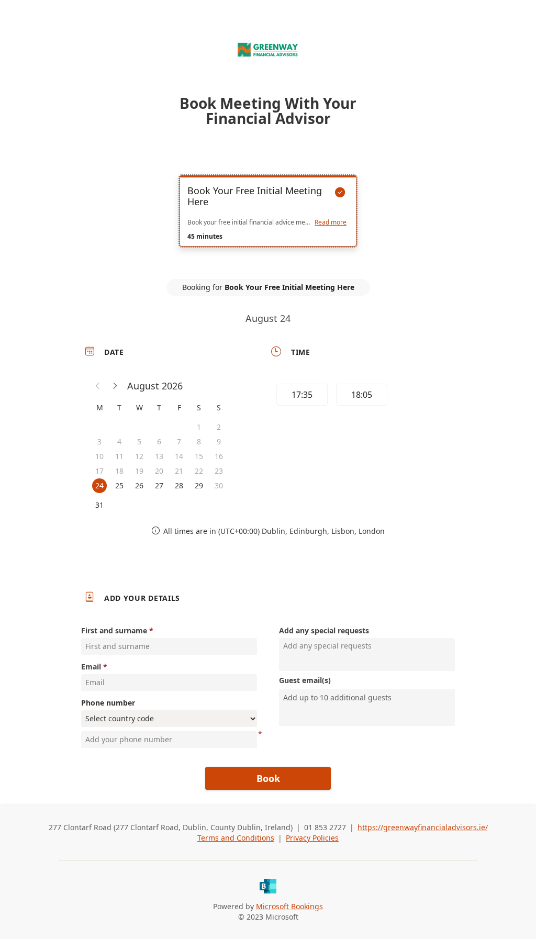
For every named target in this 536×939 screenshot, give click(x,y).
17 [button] (99, 471)
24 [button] (99, 485)
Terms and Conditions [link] (235, 838)
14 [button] (179, 456)
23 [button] (219, 471)
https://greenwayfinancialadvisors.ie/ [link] (423, 827)
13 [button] (159, 456)
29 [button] (199, 485)
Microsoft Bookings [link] (289, 906)
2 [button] (219, 427)
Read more (331, 222)
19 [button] (139, 471)
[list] (268, 220)
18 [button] (119, 471)
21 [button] (179, 471)
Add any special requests (324, 630)
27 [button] (159, 485)
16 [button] (219, 456)
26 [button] (139, 485)
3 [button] (99, 441)
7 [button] (179, 441)
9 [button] (219, 441)
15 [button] (199, 456)
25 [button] (119, 485)
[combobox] (368, 697)
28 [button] (179, 485)
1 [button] (199, 427)
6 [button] (159, 441)
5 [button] (139, 441)
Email (91, 667)
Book (268, 778)
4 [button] (119, 441)
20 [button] (159, 471)
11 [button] (119, 456)
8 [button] (199, 441)
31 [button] (99, 505)
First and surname (114, 630)
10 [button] (99, 456)
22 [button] (199, 471)
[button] (98, 385)
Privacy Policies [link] (312, 838)
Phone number (108, 703)
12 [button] (139, 456)
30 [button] (219, 485)
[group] (360, 396)
